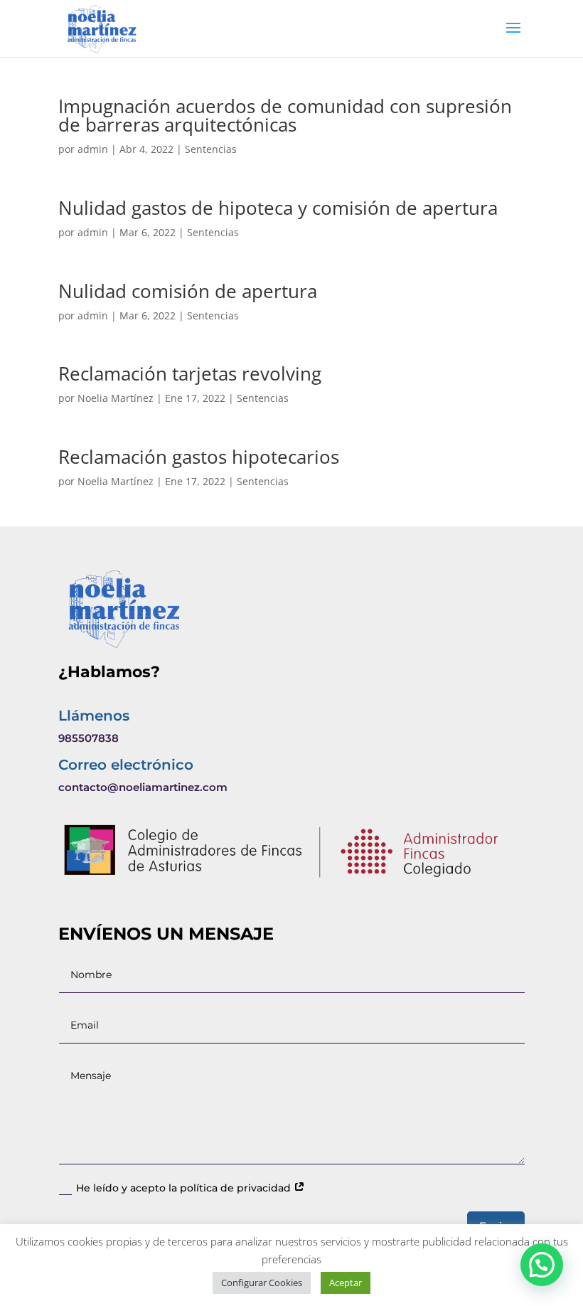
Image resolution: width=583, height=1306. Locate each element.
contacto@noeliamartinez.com (143, 787)
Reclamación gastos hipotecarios (198, 456)
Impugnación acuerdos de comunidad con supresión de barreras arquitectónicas (285, 115)
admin (92, 149)
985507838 (88, 738)
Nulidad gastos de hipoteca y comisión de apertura (278, 208)
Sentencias (211, 149)
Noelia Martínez (115, 398)
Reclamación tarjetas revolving (189, 373)
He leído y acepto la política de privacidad (185, 1188)
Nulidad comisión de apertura (187, 291)
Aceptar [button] (345, 1282)
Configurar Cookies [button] (261, 1282)
